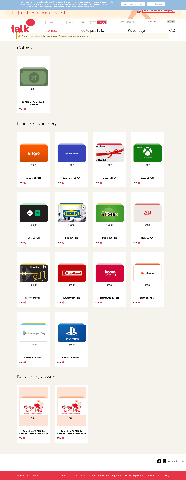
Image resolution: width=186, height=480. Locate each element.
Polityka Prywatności (135, 475)
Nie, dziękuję (156, 4)
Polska (150, 21)
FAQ (172, 30)
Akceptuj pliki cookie (133, 4)
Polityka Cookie (155, 475)
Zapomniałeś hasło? (92, 22)
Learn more (89, 7)
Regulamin (117, 475)
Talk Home (23, 26)
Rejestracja (136, 30)
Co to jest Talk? (92, 30)
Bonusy (51, 30)
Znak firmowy (79, 475)
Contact (66, 475)
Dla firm (171, 21)
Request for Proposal (99, 475)
